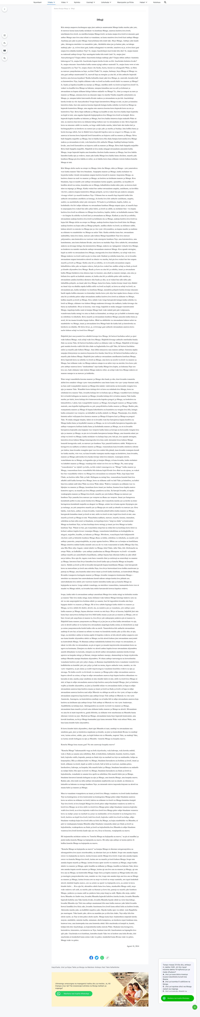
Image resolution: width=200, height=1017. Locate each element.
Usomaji (89, 2)
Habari (142, 2)
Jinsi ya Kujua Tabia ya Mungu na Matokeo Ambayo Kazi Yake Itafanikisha (90, 967)
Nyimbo (77, 2)
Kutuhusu (156, 2)
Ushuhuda (105, 2)
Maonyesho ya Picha (125, 2)
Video (63, 2)
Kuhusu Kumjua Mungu (61, 8)
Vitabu (50, 2)
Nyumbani (37, 2)
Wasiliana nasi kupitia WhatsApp (178, 998)
